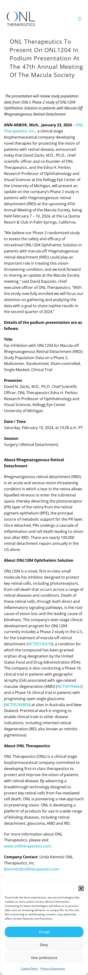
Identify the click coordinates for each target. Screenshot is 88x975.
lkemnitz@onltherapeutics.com (31, 869)
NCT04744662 (69, 686)
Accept (44, 932)
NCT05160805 (17, 704)
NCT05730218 (40, 643)
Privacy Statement (52, 969)
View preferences (44, 958)
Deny (44, 945)
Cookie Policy (29, 969)
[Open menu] (79, 19)
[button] (81, 888)
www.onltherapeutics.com (27, 846)
